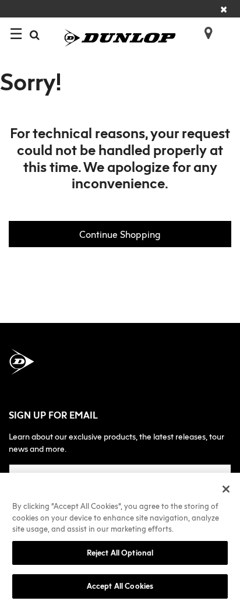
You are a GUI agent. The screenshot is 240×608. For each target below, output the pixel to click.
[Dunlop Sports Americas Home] (120, 36)
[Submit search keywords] (34, 35)
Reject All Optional (120, 552)
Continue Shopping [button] (120, 234)
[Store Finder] (204, 29)
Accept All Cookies (120, 586)
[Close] (226, 489)
